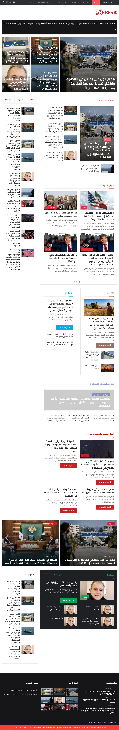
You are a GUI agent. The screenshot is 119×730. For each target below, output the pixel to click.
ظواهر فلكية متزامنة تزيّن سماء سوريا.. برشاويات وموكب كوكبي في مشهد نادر (97, 464)
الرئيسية (113, 23)
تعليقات (8, 99)
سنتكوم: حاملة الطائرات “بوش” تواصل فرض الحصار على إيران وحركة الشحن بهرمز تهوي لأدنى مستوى (47, 80)
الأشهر (20, 99)
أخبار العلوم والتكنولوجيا (37, 23)
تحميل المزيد (78, 281)
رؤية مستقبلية (57, 618)
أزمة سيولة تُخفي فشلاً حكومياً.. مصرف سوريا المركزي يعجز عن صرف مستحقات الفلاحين (101, 323)
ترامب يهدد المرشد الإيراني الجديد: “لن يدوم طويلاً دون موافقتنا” (63, 258)
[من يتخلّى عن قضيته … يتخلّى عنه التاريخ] (70, 609)
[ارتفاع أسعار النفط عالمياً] (107, 368)
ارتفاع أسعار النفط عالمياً (92, 366)
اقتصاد (61, 23)
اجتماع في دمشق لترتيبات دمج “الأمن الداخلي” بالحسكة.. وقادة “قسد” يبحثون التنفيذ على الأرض (46, 54)
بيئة (55, 23)
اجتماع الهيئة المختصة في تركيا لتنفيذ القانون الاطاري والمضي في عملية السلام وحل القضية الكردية (13, 238)
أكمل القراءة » (105, 345)
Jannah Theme (18, 727)
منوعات (6, 694)
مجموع (111, 523)
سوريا (79, 23)
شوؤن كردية (70, 23)
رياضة (50, 23)
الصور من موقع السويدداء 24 (19, 690)
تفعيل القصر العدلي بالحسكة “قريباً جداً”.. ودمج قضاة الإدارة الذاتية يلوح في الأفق (65, 2)
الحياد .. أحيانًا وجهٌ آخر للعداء (91, 608)
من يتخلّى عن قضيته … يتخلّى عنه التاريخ (54, 608)
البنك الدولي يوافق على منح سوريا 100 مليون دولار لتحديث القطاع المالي (91, 356)
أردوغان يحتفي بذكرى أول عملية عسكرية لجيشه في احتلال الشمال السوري (13, 205)
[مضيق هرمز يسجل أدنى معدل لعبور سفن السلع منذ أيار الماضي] (107, 168)
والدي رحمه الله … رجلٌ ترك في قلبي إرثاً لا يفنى (61, 584)
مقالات (86, 23)
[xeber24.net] (106, 12)
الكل (54, 100)
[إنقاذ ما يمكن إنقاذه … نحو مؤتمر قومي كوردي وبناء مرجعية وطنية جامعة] (70, 155)
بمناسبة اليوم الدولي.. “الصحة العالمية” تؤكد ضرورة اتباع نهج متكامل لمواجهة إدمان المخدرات (60, 305)
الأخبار (92, 23)
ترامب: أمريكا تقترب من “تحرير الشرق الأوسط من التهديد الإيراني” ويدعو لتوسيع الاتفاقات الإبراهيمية (98, 260)
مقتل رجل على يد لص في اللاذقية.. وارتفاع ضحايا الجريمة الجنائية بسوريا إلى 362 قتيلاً (90, 83)
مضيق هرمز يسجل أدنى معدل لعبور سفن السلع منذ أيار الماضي (90, 168)
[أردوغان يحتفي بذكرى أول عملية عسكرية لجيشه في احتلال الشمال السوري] (27, 203)
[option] (59, 64)
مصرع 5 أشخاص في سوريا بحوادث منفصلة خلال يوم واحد (60, 335)
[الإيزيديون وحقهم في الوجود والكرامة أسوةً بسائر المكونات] (107, 621)
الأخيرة (32, 99)
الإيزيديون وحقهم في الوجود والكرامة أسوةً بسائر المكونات (90, 621)
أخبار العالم (34, 690)
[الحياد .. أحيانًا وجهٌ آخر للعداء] (107, 609)
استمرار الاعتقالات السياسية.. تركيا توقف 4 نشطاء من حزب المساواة (55, 417)
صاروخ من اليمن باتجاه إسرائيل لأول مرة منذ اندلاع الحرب (61, 214)
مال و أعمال (15, 694)
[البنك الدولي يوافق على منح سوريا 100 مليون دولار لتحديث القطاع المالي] (107, 355)
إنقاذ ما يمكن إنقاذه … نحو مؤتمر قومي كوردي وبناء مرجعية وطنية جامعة (16, 84)
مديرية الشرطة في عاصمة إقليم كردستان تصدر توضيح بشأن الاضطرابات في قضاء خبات (13, 220)
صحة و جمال (33, 694)
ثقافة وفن (22, 23)
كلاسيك (24, 694)
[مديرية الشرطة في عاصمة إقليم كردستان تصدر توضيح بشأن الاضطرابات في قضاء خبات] (27, 218)
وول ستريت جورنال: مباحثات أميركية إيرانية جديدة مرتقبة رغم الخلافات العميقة (99, 216)
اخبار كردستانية (102, 23)
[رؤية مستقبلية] (70, 621)
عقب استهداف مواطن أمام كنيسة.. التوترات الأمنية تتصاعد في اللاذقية (59, 343)
